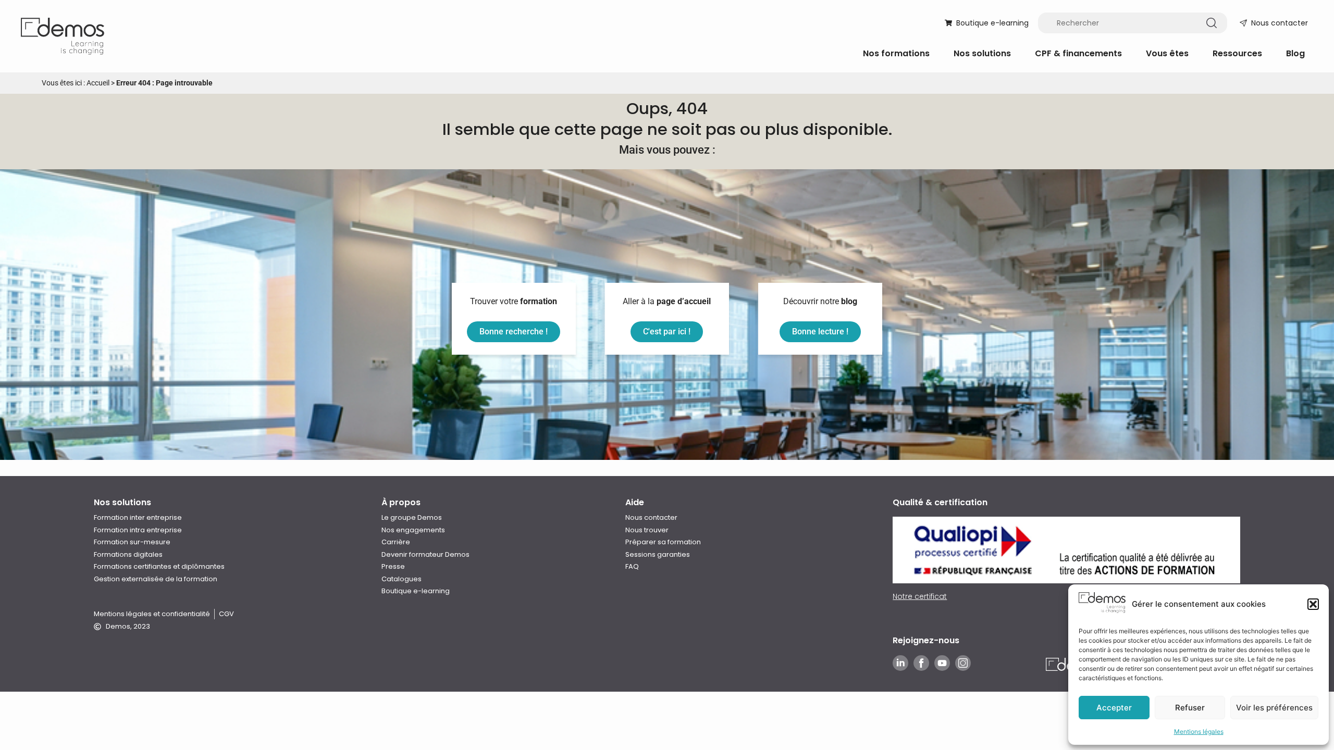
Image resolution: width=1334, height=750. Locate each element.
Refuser (1190, 707)
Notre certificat (920, 596)
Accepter (1114, 707)
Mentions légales (1199, 731)
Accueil (98, 83)
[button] (1313, 604)
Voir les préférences (1274, 707)
